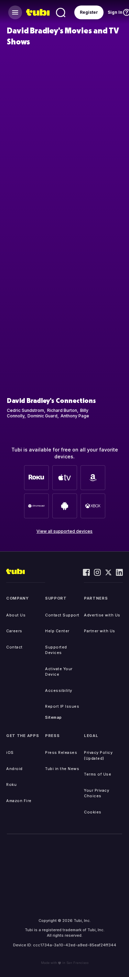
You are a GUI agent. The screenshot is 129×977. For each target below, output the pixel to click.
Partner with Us (99, 630)
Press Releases (61, 752)
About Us (15, 615)
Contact (14, 647)
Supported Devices (56, 650)
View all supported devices (64, 531)
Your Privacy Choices (96, 793)
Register (89, 12)
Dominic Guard (42, 415)
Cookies (92, 812)
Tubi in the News (62, 768)
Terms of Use (97, 774)
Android (14, 768)
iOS (10, 752)
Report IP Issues (62, 706)
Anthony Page (75, 415)
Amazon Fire (19, 800)
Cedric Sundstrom (25, 410)
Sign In (115, 12)
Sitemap (53, 717)
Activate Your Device (59, 671)
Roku (11, 784)
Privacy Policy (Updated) (98, 755)
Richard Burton (62, 410)
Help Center (57, 630)
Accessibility (58, 690)
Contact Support (62, 615)
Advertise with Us (102, 615)
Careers (14, 630)
